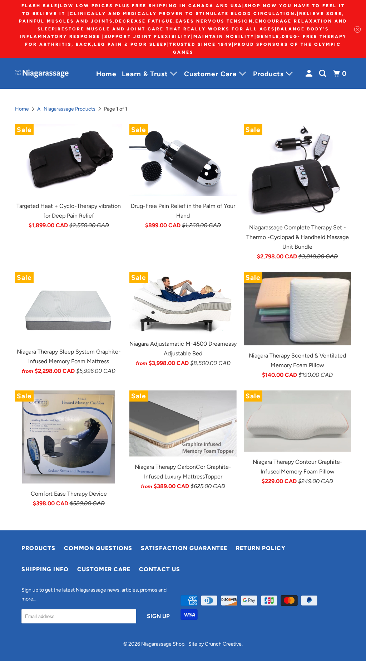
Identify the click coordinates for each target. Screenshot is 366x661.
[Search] (323, 73)
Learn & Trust (146, 74)
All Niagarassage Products (66, 109)
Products (269, 74)
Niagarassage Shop (162, 644)
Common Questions (98, 548)
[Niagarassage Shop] (43, 73)
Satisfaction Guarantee (184, 548)
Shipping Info (45, 569)
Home (106, 74)
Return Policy (261, 548)
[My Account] (310, 73)
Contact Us (159, 569)
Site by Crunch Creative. (215, 644)
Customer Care (211, 74)
